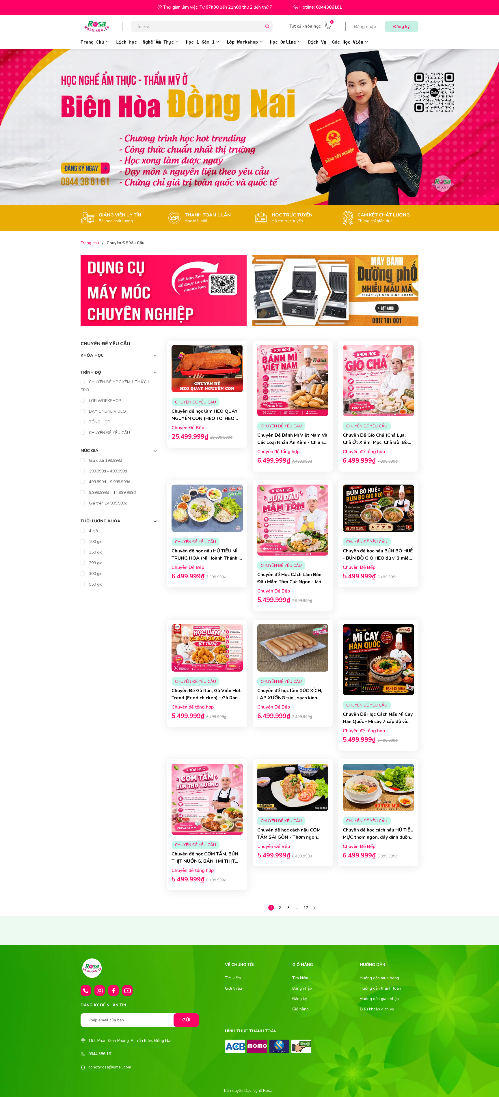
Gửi (186, 1020)
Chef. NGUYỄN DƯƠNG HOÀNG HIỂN (217, 363)
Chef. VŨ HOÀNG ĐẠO (303, 503)
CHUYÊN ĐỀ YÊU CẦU (109, 433)
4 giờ (93, 531)
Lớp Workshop (242, 42)
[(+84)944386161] (86, 990)
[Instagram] (99, 990)
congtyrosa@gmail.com (109, 1067)
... (297, 908)
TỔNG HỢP (99, 422)
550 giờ (95, 584)
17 (306, 908)
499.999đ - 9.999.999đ (109, 482)
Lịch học (126, 42)
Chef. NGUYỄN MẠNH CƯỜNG (388, 503)
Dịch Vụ (317, 42)
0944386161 (329, 7)
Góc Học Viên (347, 42)
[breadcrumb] (249, 127)
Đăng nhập (365, 26)
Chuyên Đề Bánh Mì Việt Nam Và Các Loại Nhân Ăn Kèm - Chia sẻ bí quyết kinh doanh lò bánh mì (292, 394)
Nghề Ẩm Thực (158, 42)
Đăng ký (401, 26)
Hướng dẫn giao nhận (379, 998)
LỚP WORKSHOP (104, 400)
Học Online (283, 42)
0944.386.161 (100, 1054)
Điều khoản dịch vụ (377, 1009)
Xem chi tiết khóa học (207, 447)
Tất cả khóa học (305, 26)
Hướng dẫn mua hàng (379, 978)
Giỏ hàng (300, 1009)
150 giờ (95, 552)
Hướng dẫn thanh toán (380, 988)
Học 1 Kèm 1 (200, 42)
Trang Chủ (92, 42)
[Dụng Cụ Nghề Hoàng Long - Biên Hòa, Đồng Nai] (164, 290)
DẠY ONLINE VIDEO (107, 411)
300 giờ (95, 573)
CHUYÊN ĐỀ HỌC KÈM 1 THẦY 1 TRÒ (115, 386)
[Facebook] (113, 990)
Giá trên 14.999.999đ (107, 503)
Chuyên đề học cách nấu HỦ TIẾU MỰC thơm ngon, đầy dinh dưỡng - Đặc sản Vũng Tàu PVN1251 (378, 813)
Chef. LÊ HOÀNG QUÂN (217, 642)
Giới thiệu (233, 988)
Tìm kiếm (233, 978)
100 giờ (95, 541)
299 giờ (95, 563)
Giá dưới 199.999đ (105, 460)
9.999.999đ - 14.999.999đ (112, 492)
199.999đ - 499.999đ (107, 471)
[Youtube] (127, 990)
